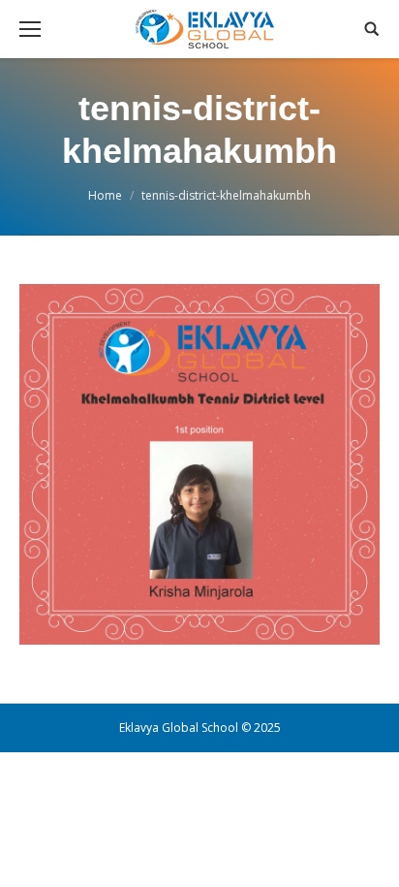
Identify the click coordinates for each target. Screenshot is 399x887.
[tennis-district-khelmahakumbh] (199, 464)
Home (105, 195)
